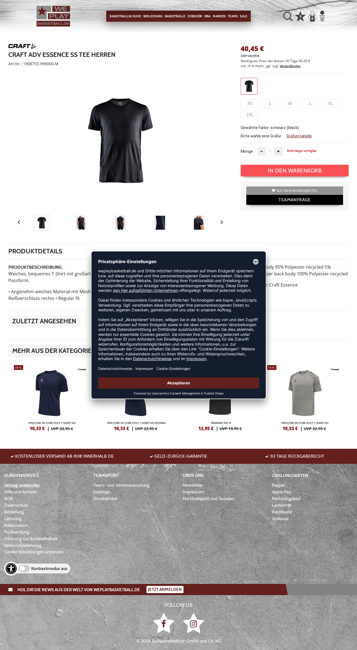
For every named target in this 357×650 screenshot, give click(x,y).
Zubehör (195, 16)
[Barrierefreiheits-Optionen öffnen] (11, 569)
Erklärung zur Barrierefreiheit (30, 538)
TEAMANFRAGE (294, 199)
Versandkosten (290, 66)
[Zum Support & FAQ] (300, 16)
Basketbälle (175, 16)
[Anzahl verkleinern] (261, 151)
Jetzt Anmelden (165, 589)
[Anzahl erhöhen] (278, 151)
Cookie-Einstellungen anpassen (34, 551)
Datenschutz (16, 505)
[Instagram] (193, 623)
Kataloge (101, 491)
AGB (8, 498)
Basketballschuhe (125, 16)
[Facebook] (165, 623)
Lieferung (12, 518)
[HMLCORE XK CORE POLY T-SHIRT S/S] (52, 397)
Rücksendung (16, 532)
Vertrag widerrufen (22, 485)
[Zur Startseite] (53, 16)
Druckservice (105, 498)
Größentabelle (299, 136)
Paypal (278, 485)
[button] (287, 16)
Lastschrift (281, 505)
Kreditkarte (282, 512)
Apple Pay (281, 491)
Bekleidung (153, 16)
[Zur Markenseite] (22, 47)
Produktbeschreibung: (35, 267)
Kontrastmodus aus (49, 568)
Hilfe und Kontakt (20, 491)
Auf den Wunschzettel (297, 190)
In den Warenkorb (295, 170)
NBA (207, 16)
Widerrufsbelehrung (22, 545)
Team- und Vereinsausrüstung (121, 485)
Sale (243, 16)
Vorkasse (280, 518)
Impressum (193, 491)
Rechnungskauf (286, 498)
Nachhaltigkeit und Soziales (208, 498)
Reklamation (16, 525)
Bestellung (14, 512)
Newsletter (193, 485)
